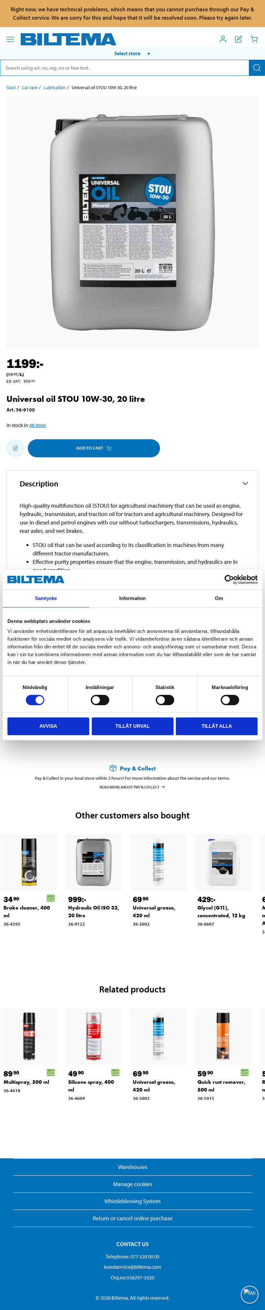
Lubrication (55, 87)
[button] (132, 53)
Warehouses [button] (132, 1167)
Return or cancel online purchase (133, 1218)
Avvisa (48, 726)
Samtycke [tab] (46, 598)
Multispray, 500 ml (26, 1082)
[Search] (257, 68)
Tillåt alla (217, 726)
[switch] (100, 700)
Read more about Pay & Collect (130, 786)
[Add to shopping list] (15, 448)
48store (37, 425)
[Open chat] (249, 1294)
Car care (29, 87)
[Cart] (254, 39)
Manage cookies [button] (132, 1184)
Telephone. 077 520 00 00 (132, 1256)
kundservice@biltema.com (132, 1267)
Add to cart (89, 448)
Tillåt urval (132, 726)
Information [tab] (132, 598)
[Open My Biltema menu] (223, 39)
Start (11, 87)
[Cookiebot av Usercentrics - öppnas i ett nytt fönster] (229, 579)
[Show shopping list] (238, 39)
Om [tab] (219, 598)
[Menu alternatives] (10, 39)
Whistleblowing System (132, 1201)
